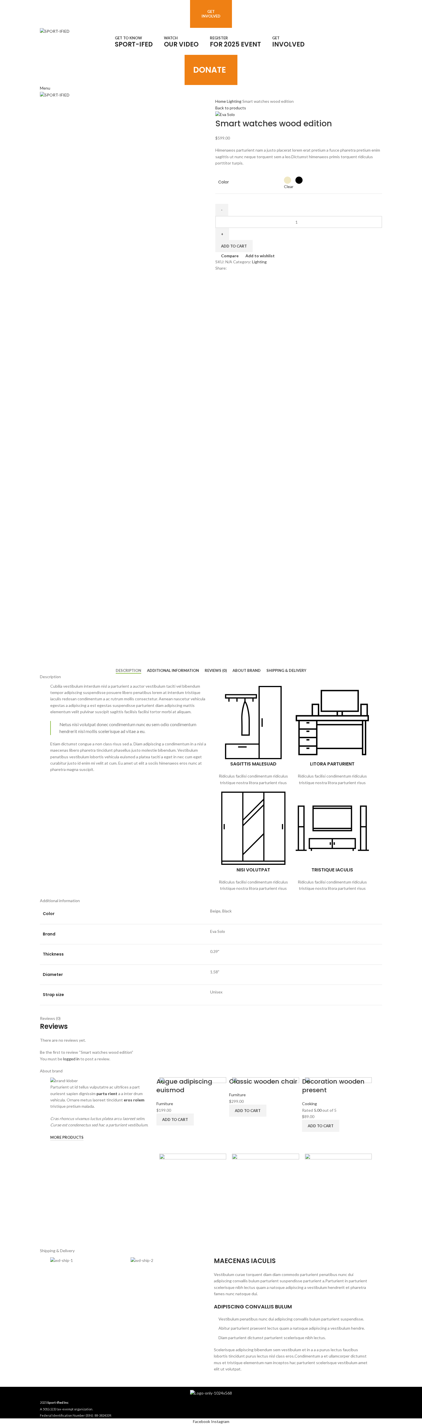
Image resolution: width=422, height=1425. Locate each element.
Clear (288, 186)
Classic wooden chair (263, 1081)
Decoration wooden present (333, 1086)
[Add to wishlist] (197, 1237)
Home (221, 101)
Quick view (182, 1237)
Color (223, 182)
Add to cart (234, 246)
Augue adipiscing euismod (184, 1086)
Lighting (234, 101)
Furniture (164, 1103)
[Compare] (166, 1237)
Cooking (309, 1103)
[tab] (128, 670)
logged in (71, 1058)
